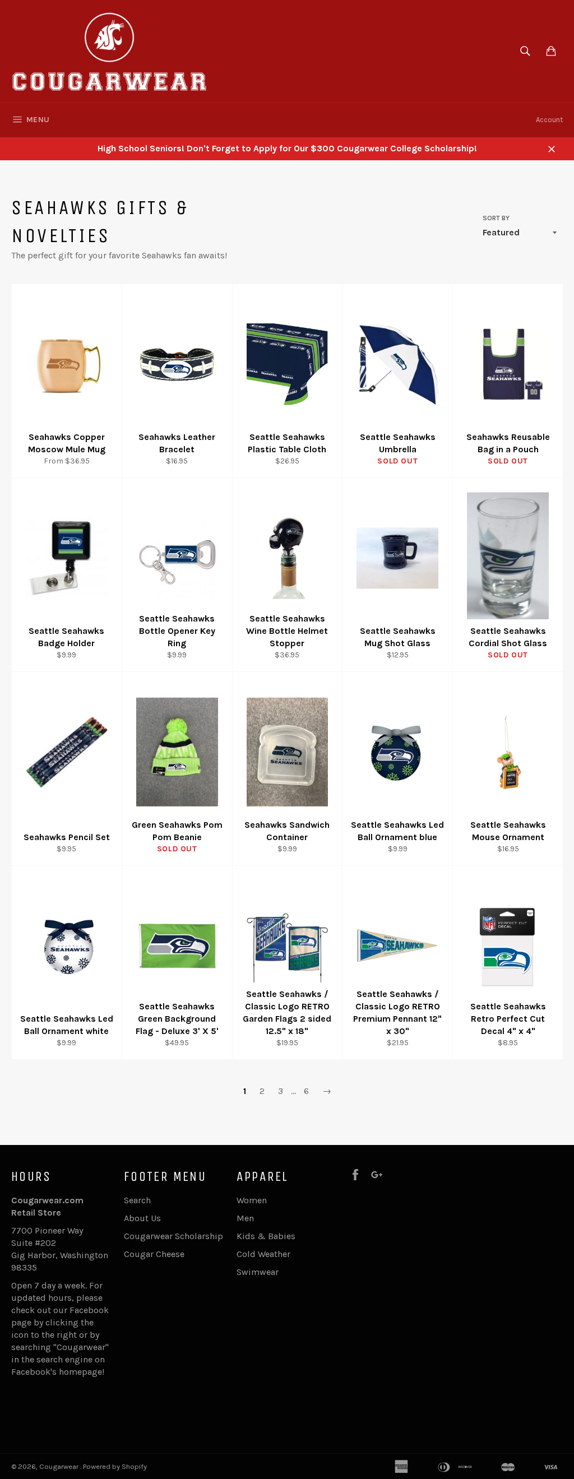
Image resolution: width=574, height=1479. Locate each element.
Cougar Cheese (154, 1254)
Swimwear (258, 1272)
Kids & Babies (266, 1236)
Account (549, 119)
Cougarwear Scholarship (173, 1236)
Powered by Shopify (115, 1466)
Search (137, 1200)
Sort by (496, 218)
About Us (142, 1218)
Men (245, 1218)
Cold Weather (263, 1254)
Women (252, 1200)
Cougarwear (59, 1466)
